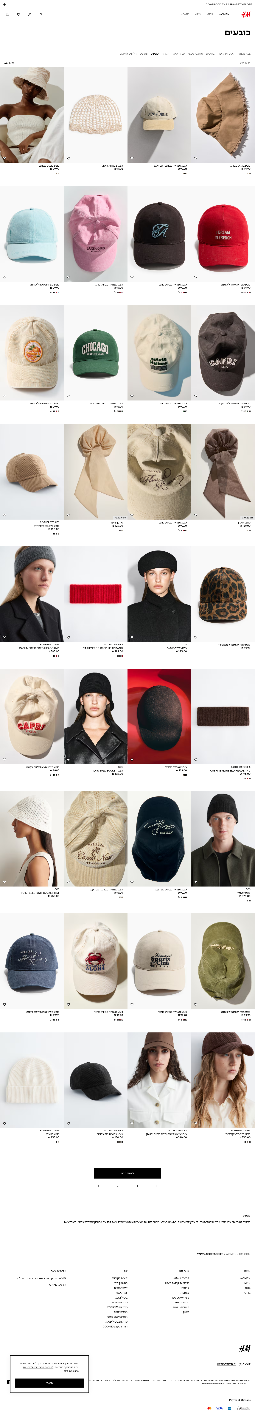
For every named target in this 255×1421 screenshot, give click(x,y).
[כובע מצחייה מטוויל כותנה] (159, 234)
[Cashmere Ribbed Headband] (96, 594)
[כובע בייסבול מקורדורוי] (32, 471)
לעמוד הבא (127, 1173)
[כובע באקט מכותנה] (32, 115)
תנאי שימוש (121, 1312)
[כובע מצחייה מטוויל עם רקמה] (96, 352)
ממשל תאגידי (181, 1303)
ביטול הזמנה (121, 1298)
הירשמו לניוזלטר (57, 1285)
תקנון (186, 1312)
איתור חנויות (121, 1288)
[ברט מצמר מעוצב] (159, 594)
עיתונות (185, 1293)
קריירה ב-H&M (180, 1278)
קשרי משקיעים (180, 1298)
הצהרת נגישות (181, 1307)
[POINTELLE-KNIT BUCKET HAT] (32, 839)
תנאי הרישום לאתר (117, 1317)
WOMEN (224, 14)
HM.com (245, 1254)
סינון (11, 63)
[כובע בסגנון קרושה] (96, 115)
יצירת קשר (122, 1293)
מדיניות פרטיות (119, 1303)
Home (185, 14)
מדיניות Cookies (117, 1307)
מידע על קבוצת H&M (177, 1283)
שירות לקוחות (120, 1278)
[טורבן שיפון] (96, 471)
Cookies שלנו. (71, 1370)
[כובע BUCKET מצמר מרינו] (96, 716)
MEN (210, 14)
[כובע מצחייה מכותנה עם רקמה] (159, 115)
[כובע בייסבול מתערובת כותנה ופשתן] (159, 1080)
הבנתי (49, 1382)
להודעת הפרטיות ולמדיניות (38, 1367)
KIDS (198, 14)
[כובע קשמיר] (32, 1080)
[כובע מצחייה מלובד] (159, 716)
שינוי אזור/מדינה (226, 1364)
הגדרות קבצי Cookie (115, 1326)
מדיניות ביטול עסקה (116, 1322)
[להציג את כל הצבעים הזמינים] (248, 173)
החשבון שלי (121, 1283)
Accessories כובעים (210, 1254)
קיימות (185, 1288)
